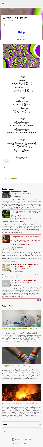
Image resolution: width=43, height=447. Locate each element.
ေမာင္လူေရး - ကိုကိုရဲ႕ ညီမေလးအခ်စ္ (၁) (16, 366)
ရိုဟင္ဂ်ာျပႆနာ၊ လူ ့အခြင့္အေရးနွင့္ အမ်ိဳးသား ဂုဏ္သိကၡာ (20, 403)
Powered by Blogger (23, 439)
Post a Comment (10, 178)
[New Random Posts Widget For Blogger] (39, 300)
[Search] (40, 3)
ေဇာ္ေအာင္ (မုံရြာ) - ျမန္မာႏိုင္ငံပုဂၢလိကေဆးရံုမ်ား (19, 329)
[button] (4, 25)
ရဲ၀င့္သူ (6, 161)
